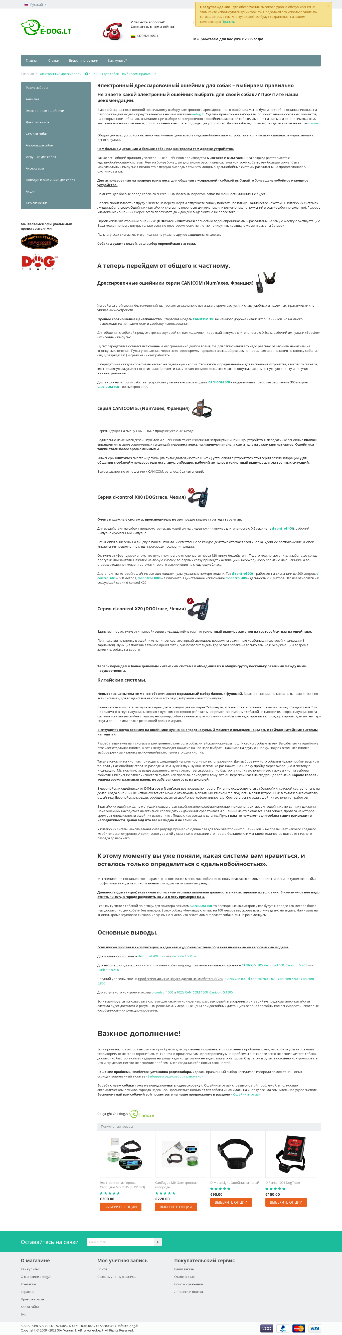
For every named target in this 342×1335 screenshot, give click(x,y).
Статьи (53, 60)
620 (273, 978)
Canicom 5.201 (296, 965)
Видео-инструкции (83, 60)
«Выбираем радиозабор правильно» (174, 1076)
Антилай (32, 99)
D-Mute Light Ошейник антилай (234, 1182)
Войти (102, 1269)
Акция (30, 191)
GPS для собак (37, 133)
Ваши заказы (184, 1269)
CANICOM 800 (235, 978)
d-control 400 (274, 965)
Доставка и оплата (188, 1291)
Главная (32, 60)
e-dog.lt (198, 114)
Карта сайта (30, 1306)
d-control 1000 (162, 992)
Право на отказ (32, 1299)
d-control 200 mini (151, 956)
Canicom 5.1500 (221, 992)
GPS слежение (37, 203)
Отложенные (184, 1276)
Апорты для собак (40, 145)
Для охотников (37, 122)
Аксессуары (35, 168)
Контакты (28, 1284)
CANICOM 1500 (196, 992)
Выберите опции (120, 1206)
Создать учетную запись (116, 1276)
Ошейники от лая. (247, 1094)
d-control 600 (258, 978)
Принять (228, 21)
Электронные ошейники (45, 110)
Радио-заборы (37, 87)
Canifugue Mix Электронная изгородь (176, 1184)
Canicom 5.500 (108, 969)
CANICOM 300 (252, 965)
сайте (313, 123)
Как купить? (117, 60)
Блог (24, 1314)
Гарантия (28, 1291)
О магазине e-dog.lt (36, 1276)
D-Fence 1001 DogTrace (282, 1182)
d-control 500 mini (185, 956)
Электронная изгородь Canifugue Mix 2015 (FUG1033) (122, 1184)
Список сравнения (188, 1284)
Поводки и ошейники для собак (50, 180)
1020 (180, 992)
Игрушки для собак (41, 156)
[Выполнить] (158, 1242)
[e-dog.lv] (46, 27)
